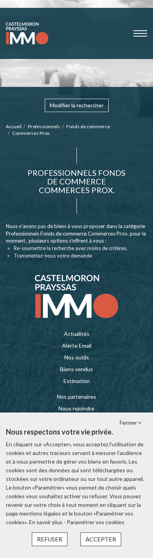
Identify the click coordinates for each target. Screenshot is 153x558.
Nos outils (76, 357)
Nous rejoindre (76, 408)
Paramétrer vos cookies (95, 522)
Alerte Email (76, 345)
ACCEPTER (101, 539)
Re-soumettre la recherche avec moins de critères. (71, 248)
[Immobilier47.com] (27, 32)
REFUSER (49, 539)
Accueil (14, 126)
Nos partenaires (76, 396)
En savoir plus (46, 522)
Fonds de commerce (88, 126)
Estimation (77, 381)
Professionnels (44, 126)
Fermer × (130, 422)
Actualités (76, 333)
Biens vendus (76, 369)
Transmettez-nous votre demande (53, 255)
